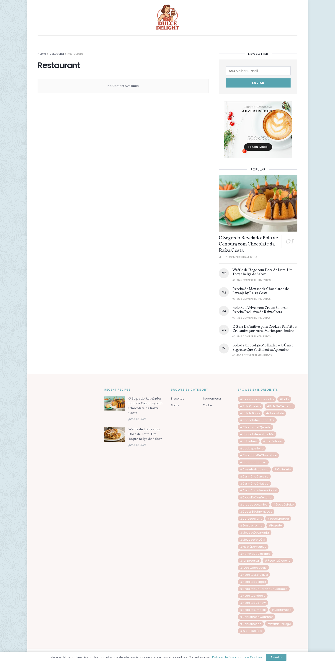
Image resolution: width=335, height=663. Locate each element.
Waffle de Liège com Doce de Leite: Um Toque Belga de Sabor (262, 272)
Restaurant (75, 54)
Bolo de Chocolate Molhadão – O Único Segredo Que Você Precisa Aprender (262, 347)
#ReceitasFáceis (252, 596)
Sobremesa (212, 398)
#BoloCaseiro (250, 406)
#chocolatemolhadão (257, 434)
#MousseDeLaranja (254, 532)
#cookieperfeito (252, 448)
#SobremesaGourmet (256, 617)
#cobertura (248, 441)
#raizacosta (249, 560)
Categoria (56, 54)
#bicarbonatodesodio (257, 399)
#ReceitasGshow (253, 603)
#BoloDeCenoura (280, 406)
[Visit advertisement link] (258, 129)
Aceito (276, 657)
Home (42, 54)
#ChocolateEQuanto (255, 427)
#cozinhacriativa (253, 462)
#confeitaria (272, 441)
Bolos (175, 405)
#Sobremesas (251, 624)
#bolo (284, 399)
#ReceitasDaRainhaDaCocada (264, 589)
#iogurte (275, 525)
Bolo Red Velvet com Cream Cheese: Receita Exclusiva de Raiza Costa (260, 310)
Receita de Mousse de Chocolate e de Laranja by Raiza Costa (260, 291)
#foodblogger (278, 519)
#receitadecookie (253, 568)
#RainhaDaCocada (255, 554)
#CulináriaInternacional (258, 490)
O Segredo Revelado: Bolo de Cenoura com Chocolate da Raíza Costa (248, 244)
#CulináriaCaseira (254, 476)
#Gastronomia (251, 525)
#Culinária (282, 469)
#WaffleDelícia (251, 631)
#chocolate (275, 413)
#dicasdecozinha (254, 504)
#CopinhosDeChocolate (258, 455)
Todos (207, 405)
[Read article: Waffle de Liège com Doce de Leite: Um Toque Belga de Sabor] (114, 434)
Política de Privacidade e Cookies (237, 657)
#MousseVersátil (252, 540)
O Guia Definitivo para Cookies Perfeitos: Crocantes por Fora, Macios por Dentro (264, 328)
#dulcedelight (251, 519)
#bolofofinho (250, 413)
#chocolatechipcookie (257, 420)
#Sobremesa (281, 610)
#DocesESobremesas (256, 511)
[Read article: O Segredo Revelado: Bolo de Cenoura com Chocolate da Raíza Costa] (258, 203)
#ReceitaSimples (253, 610)
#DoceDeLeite (283, 504)
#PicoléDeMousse (253, 547)
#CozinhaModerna (254, 469)
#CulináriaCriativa (254, 483)
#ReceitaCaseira (278, 560)
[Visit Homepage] (167, 17)
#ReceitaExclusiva (254, 575)
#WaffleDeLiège (279, 624)
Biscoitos (177, 398)
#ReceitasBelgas (253, 582)
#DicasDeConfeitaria (256, 497)
